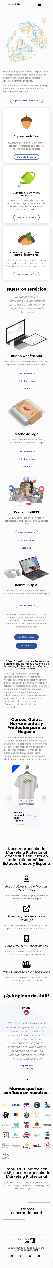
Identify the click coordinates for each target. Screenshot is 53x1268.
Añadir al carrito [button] (21, 803)
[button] (39, 4)
